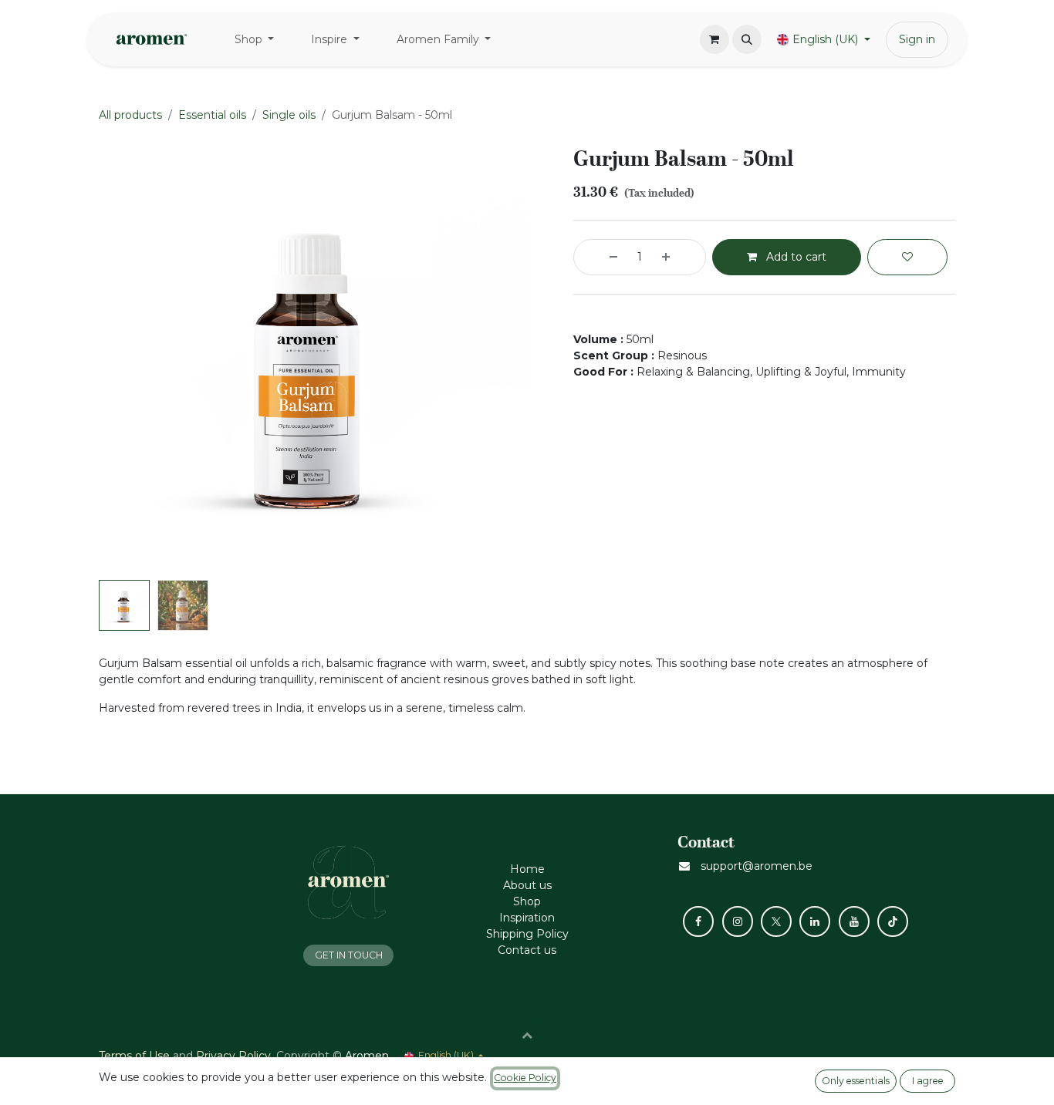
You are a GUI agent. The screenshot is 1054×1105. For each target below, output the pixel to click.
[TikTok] (892, 921)
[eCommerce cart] (714, 39)
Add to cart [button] (794, 257)
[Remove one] (599, 257)
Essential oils (212, 115)
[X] (776, 921)
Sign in (917, 39)
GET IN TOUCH (349, 955)
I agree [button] (928, 1080)
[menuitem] (254, 39)
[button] (747, 39)
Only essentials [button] (856, 1080)
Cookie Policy (525, 1077)
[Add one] (679, 257)
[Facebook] (698, 921)
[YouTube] (854, 921)
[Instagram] (737, 921)
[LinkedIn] (814, 921)
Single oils (289, 115)
